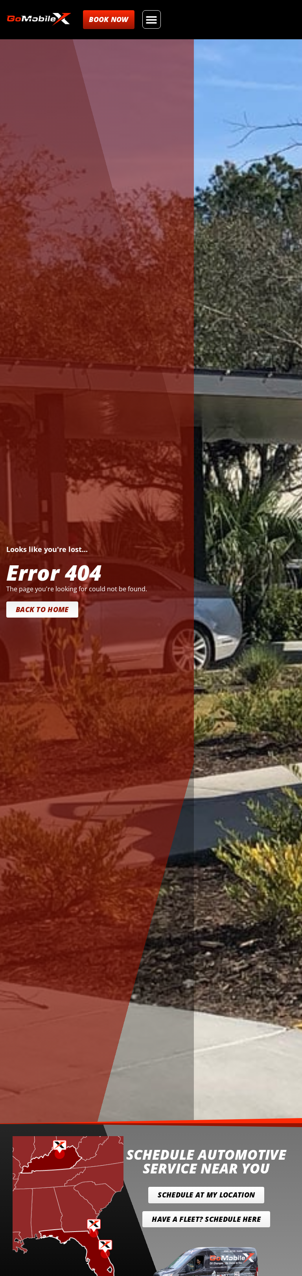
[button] (151, 19)
